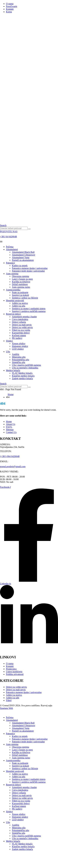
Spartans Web (6, 708)
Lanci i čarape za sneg (22, 279)
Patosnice (10, 263)
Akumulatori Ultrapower (23, 255)
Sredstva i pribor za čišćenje (25, 298)
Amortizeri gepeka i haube (24, 316)
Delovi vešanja (19, 322)
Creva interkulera (20, 319)
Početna (9, 246)
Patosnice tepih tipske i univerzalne (28, 271)
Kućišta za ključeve (21, 281)
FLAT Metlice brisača (22, 373)
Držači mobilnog (20, 284)
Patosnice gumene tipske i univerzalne (30, 268)
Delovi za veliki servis (22, 327)
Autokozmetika (13, 289)
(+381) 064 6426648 (9, 456)
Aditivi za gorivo (20, 303)
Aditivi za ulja (18, 306)
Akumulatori (12, 249)
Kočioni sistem (19, 335)
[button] (3, 225)
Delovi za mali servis (22, 324)
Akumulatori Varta (20, 257)
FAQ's (9, 427)
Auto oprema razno (21, 287)
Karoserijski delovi (21, 332)
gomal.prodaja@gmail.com (12, 466)
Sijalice (9, 341)
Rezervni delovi (13, 314)
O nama (9, 3)
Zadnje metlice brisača (22, 378)
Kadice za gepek (20, 265)
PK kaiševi (17, 338)
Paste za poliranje (20, 292)
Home (9, 421)
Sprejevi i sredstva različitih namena (29, 311)
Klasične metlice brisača (23, 376)
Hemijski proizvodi (15, 300)
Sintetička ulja (18, 362)
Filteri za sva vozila (21, 330)
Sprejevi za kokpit (20, 295)
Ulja (8, 351)
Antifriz (15, 354)
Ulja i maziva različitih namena (26, 365)
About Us (10, 424)
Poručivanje (11, 6)
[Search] (29, 387)
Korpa (9, 11)
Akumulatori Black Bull (23, 252)
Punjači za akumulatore (23, 260)
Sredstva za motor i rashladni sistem (28, 308)
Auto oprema (12, 273)
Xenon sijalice (18, 343)
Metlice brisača (13, 370)
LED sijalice (18, 349)
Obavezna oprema (20, 276)
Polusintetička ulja (20, 359)
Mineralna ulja (18, 357)
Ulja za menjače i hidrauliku (25, 367)
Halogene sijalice (20, 346)
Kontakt (10, 9)
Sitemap (10, 429)
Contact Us (11, 432)
